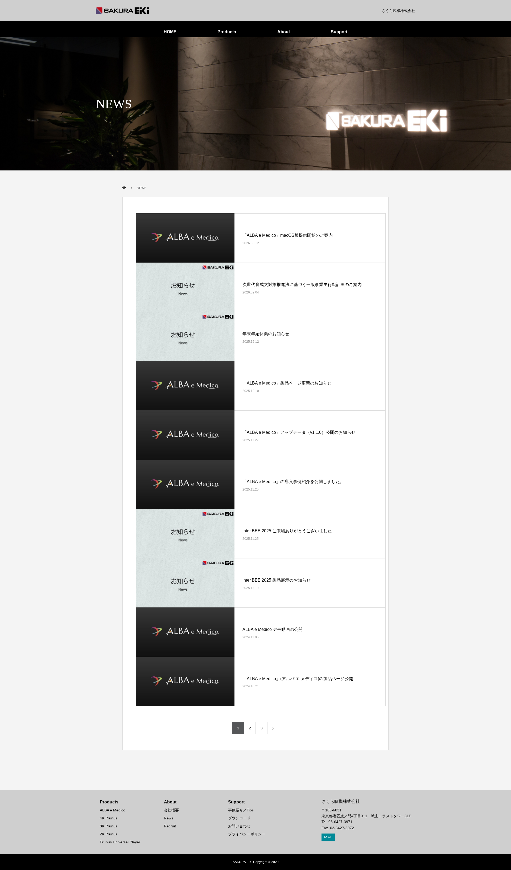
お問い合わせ (239, 826)
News (168, 818)
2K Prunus (108, 834)
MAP (328, 837)
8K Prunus (108, 826)
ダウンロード (239, 818)
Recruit (170, 826)
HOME (170, 32)
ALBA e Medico (112, 810)
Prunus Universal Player (120, 842)
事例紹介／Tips (241, 810)
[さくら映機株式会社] (122, 10)
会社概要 (171, 810)
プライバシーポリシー (246, 834)
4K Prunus (108, 818)
